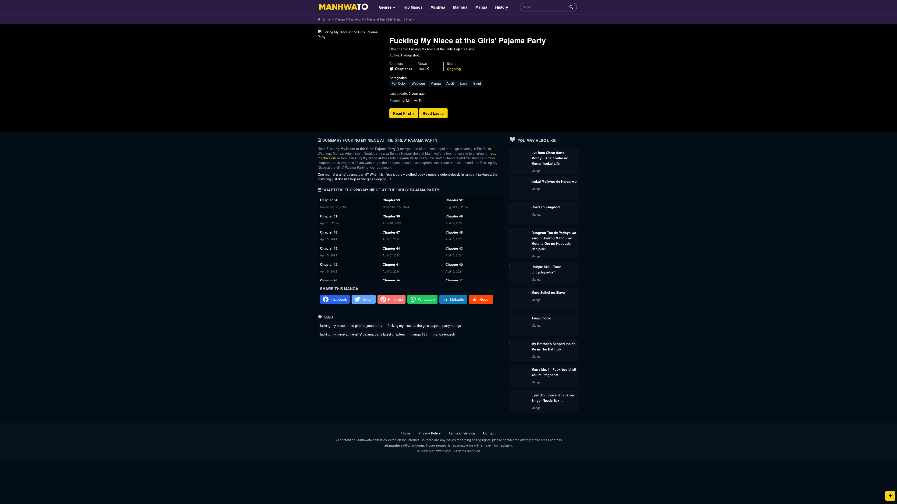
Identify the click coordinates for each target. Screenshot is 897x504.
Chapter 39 (328, 280)
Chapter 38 (391, 280)
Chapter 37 (454, 280)
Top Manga (413, 7)
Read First (402, 113)
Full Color (399, 83)
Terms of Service (462, 433)
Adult (450, 83)
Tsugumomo (541, 318)
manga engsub (444, 334)
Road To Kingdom (545, 207)
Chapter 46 (454, 232)
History (501, 7)
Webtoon (418, 83)
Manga (481, 7)
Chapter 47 (391, 232)
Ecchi (463, 83)
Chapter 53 (391, 200)
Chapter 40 (454, 264)
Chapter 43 (454, 248)
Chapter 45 (328, 248)
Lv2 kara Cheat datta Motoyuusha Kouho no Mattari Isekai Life (549, 158)
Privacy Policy (429, 433)
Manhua (460, 7)
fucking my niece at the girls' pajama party (351, 325)
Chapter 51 (328, 216)
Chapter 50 (391, 216)
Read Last (432, 113)
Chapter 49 (454, 216)
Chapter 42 (328, 264)
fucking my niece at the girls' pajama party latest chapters (362, 334)
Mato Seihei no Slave (548, 292)
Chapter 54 (403, 69)
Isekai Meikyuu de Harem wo (554, 181)
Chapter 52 (454, 200)
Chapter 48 (328, 232)
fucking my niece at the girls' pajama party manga (424, 325)
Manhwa (438, 7)
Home (405, 433)
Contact (489, 433)
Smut (477, 83)
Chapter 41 (391, 264)
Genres (386, 7)
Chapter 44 (391, 248)
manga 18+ (418, 334)
